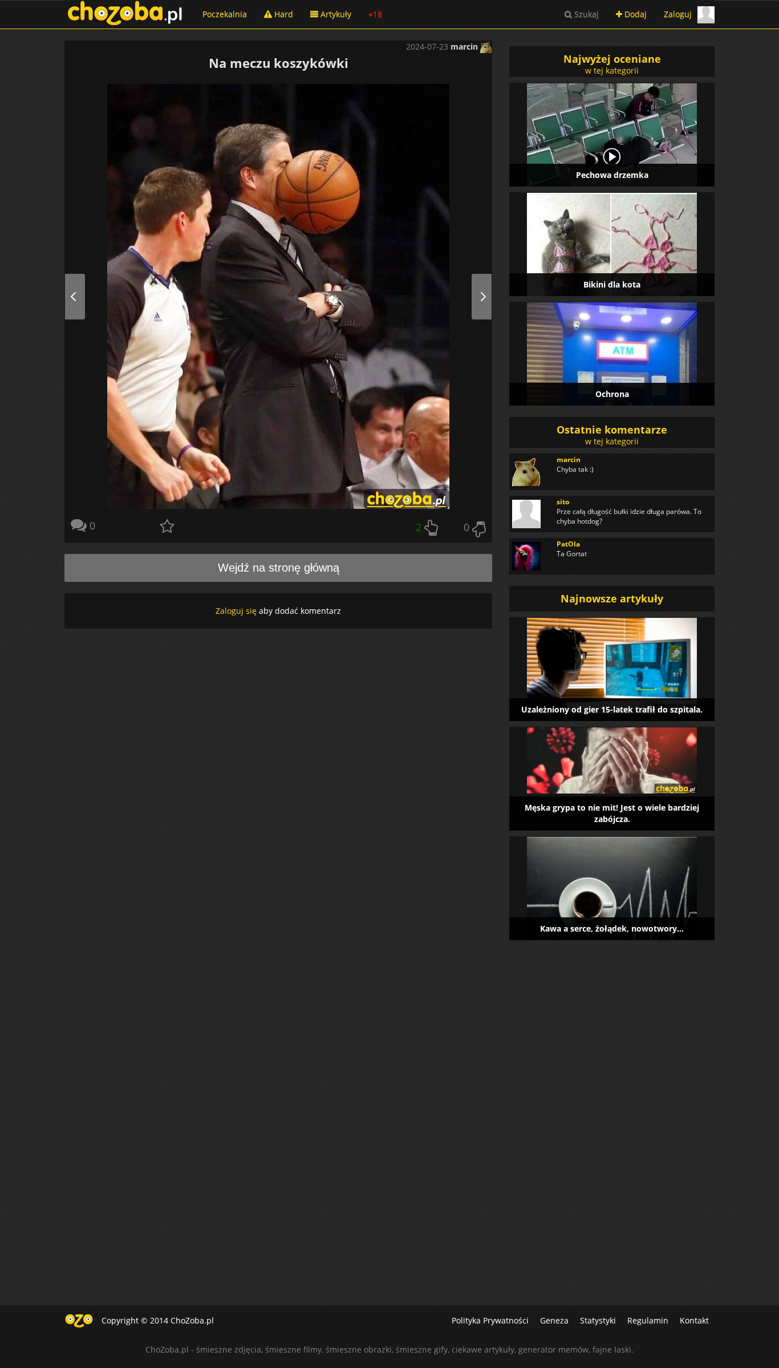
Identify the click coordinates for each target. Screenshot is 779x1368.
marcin (465, 46)
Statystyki (598, 1320)
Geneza (554, 1320)
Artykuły (334, 14)
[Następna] (470, 296)
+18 (375, 14)
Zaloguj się (236, 610)
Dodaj (634, 14)
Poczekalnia (224, 14)
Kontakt (694, 1320)
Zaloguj (678, 14)
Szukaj (585, 14)
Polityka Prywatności (490, 1320)
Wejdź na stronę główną (278, 567)
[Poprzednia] (86, 296)
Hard (282, 14)
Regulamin (647, 1320)
